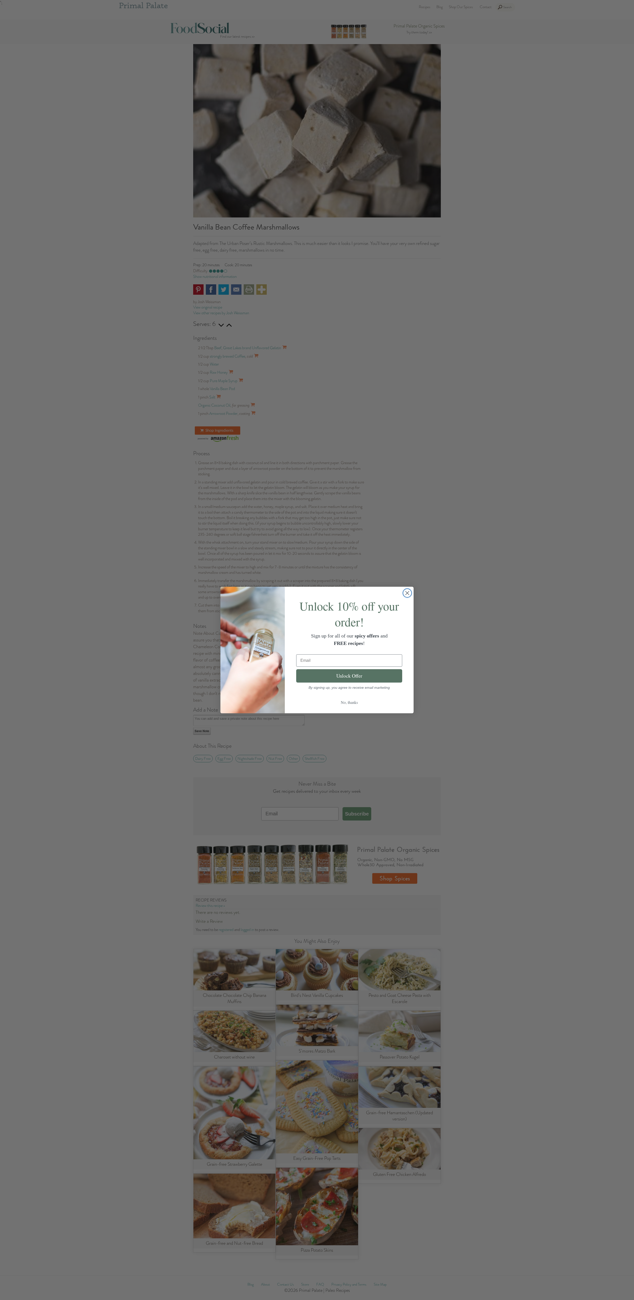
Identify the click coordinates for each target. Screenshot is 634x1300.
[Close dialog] (407, 593)
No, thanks (349, 702)
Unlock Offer (349, 675)
